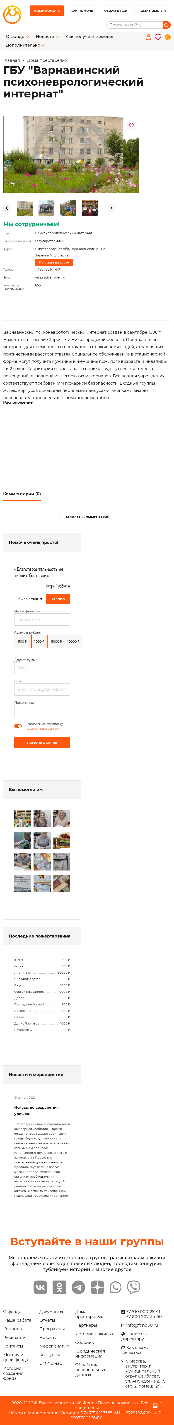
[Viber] (133, 1287)
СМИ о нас (50, 1363)
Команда (12, 1328)
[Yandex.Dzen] (97, 1287)
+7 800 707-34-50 (144, 1316)
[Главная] (14, 14)
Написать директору (134, 1336)
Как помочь (82, 10)
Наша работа (17, 1320)
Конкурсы (49, 1354)
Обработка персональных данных (90, 1369)
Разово (58, 599)
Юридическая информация (90, 1354)
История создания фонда (13, 1373)
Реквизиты (14, 1337)
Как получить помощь (89, 36)
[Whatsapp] (116, 1287)
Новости (48, 1337)
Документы (51, 1311)
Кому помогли (152, 10)
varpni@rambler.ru (50, 277)
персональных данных (41, 728)
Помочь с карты (42, 742)
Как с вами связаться (135, 1350)
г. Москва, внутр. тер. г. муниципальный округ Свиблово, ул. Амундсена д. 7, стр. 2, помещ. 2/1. (145, 1374)
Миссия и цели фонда (15, 1357)
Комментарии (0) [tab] (22, 493)
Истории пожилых (94, 1333)
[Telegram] (78, 1287)
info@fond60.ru (142, 1325)
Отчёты (47, 1320)
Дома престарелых (89, 1314)
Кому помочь (47, 10)
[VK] (40, 1287)
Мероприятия (54, 1346)
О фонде (12, 1311)
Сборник (84, 1342)
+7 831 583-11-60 (47, 269)
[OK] (59, 1287)
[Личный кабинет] (147, 41)
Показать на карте (54, 262)
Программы (52, 1328)
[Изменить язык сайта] (167, 41)
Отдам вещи (115, 10)
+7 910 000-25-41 (143, 1311)
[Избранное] (157, 41)
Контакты (13, 1346)
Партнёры (86, 1325)
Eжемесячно (30, 599)
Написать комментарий (87, 517)
